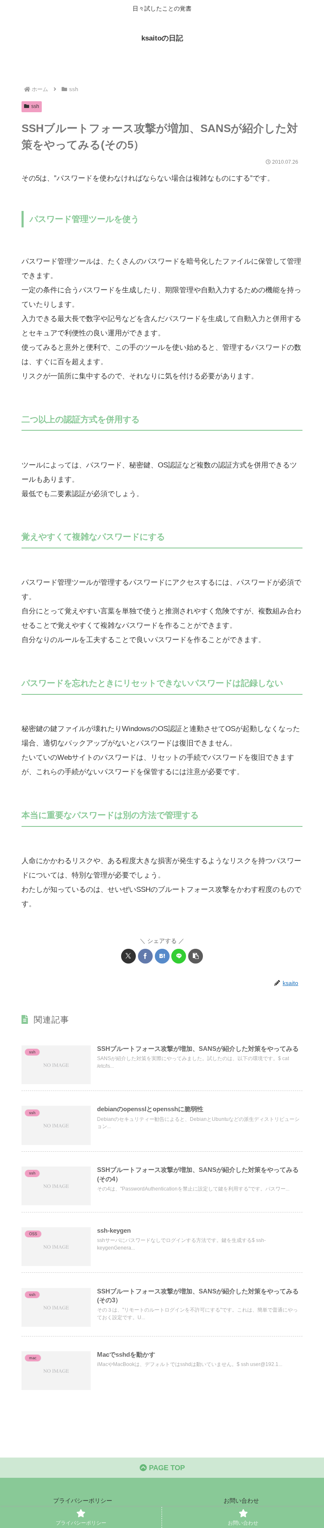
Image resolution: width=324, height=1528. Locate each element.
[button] (195, 956)
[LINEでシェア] (178, 956)
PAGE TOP (166, 1468)
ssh (35, 106)
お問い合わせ (241, 1500)
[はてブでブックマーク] (162, 956)
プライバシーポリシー (82, 1500)
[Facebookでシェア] (145, 956)
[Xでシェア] (128, 956)
